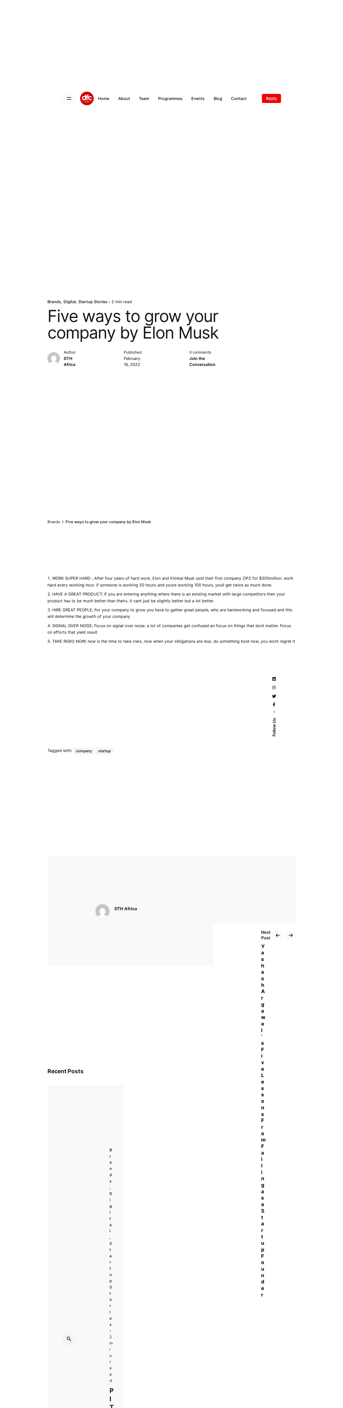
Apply (271, 98)
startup (104, 751)
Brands (54, 301)
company (84, 751)
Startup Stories (92, 301)
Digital (70, 301)
